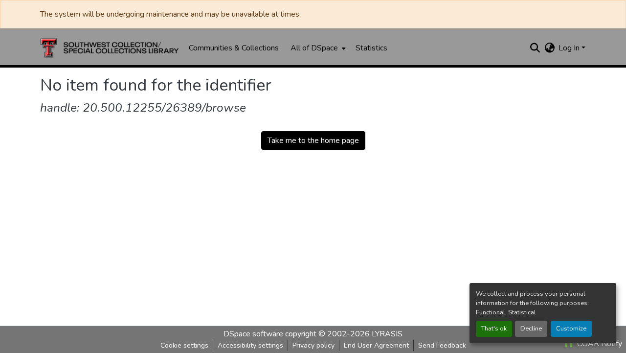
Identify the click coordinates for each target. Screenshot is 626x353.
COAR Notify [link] (598, 343)
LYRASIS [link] (387, 334)
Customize (571, 328)
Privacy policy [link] (313, 345)
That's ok (494, 328)
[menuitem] (317, 48)
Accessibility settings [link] (250, 345)
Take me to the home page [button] (313, 140)
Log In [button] (570, 48)
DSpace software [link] (253, 334)
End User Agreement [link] (376, 345)
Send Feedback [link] (442, 345)
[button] (109, 48)
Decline (531, 328)
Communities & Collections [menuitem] (234, 48)
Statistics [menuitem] (371, 48)
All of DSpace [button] (314, 48)
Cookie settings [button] (184, 345)
